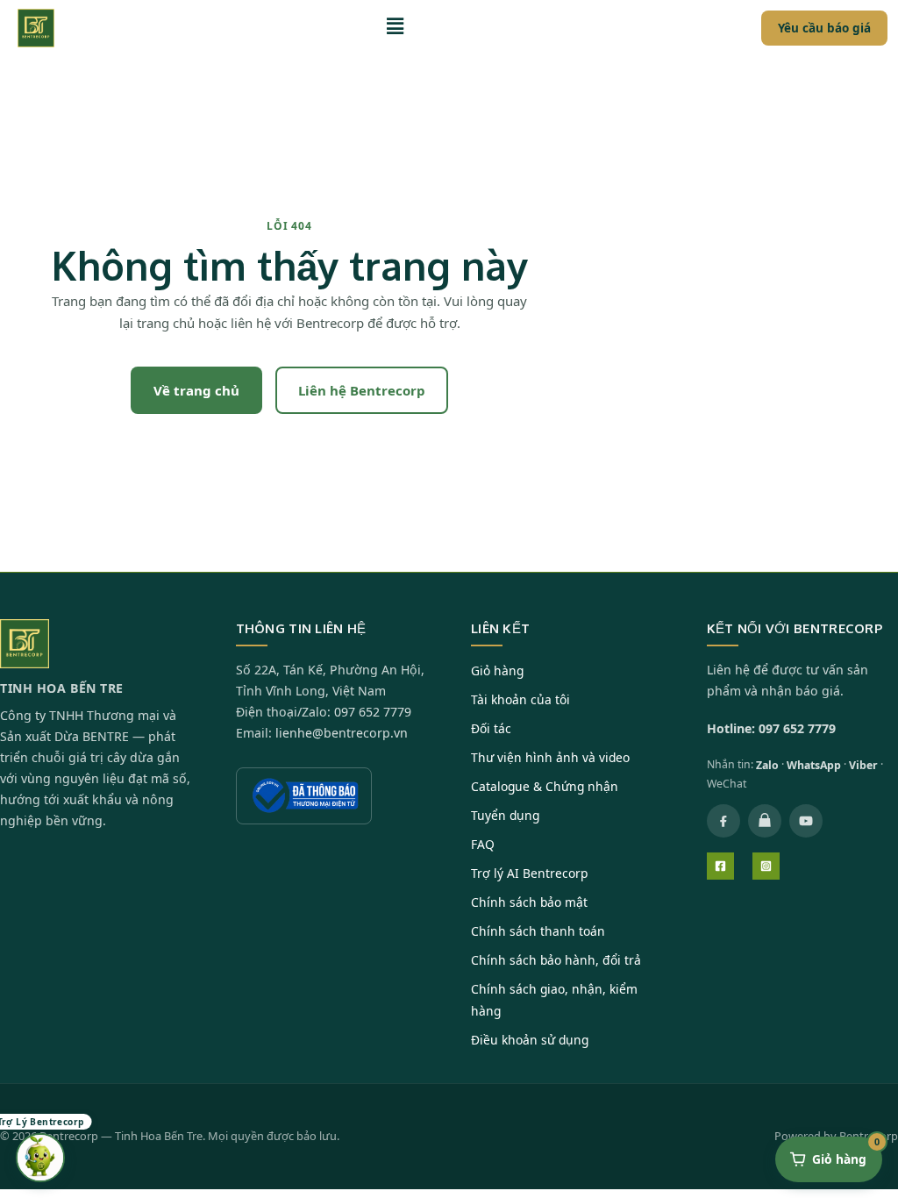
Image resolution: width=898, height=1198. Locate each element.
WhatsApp (814, 765)
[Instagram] (766, 866)
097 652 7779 (372, 711)
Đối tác (491, 728)
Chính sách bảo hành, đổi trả (556, 960)
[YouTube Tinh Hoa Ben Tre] (806, 821)
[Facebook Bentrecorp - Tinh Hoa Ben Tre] (723, 821)
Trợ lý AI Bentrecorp (529, 873)
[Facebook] (720, 866)
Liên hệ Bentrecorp (361, 390)
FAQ (483, 844)
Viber (863, 765)
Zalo (767, 765)
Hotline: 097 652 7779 (771, 728)
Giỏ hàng (497, 670)
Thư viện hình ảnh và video (550, 757)
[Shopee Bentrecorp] (764, 821)
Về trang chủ (196, 390)
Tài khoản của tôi (520, 699)
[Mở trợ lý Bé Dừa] (40, 1157)
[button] (399, 28)
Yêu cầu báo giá (824, 28)
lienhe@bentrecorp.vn (341, 732)
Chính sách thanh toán (538, 931)
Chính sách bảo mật (529, 902)
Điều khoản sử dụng (529, 1039)
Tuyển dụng (505, 815)
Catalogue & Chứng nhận (544, 786)
